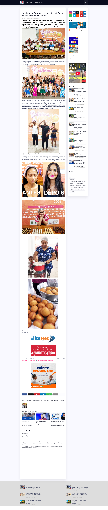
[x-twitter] (77, 12)
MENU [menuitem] (31, 2)
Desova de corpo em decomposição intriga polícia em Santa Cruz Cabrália (79, 116)
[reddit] (77, 15)
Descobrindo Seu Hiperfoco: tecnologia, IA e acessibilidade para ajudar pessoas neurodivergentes (57, 423)
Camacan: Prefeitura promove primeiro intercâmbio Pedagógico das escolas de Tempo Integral (80, 91)
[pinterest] (81, 15)
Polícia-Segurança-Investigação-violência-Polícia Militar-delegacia (77, 187)
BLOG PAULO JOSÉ (25, 18)
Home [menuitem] (27, 2)
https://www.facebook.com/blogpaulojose (45, 360)
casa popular (72, 179)
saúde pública (72, 191)
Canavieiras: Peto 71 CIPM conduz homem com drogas (80, 133)
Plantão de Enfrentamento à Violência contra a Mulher (80, 155)
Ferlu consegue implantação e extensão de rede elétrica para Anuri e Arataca (80, 125)
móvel (84, 185)
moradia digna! (78, 185)
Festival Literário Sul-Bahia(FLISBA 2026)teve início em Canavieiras (79, 148)
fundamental (72, 185)
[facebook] (74, 12)
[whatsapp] (70, 15)
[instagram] (70, 12)
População (71, 189)
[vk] (84, 15)
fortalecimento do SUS (79, 183)
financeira (71, 183)
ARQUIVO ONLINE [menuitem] (38, 2)
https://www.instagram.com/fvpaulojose (29, 360)
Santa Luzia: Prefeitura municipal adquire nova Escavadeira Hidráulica (79, 109)
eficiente (83, 181)
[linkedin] (84, 12)
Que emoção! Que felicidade (79, 189)
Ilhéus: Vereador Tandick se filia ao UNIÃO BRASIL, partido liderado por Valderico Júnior (80, 101)
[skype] (74, 15)
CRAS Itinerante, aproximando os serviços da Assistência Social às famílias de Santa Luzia (28, 423)
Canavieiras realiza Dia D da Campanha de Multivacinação (80, 140)
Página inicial (24, 9)
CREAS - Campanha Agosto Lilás (75, 181)
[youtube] (81, 12)
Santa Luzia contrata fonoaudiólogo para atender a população (43, 423)
